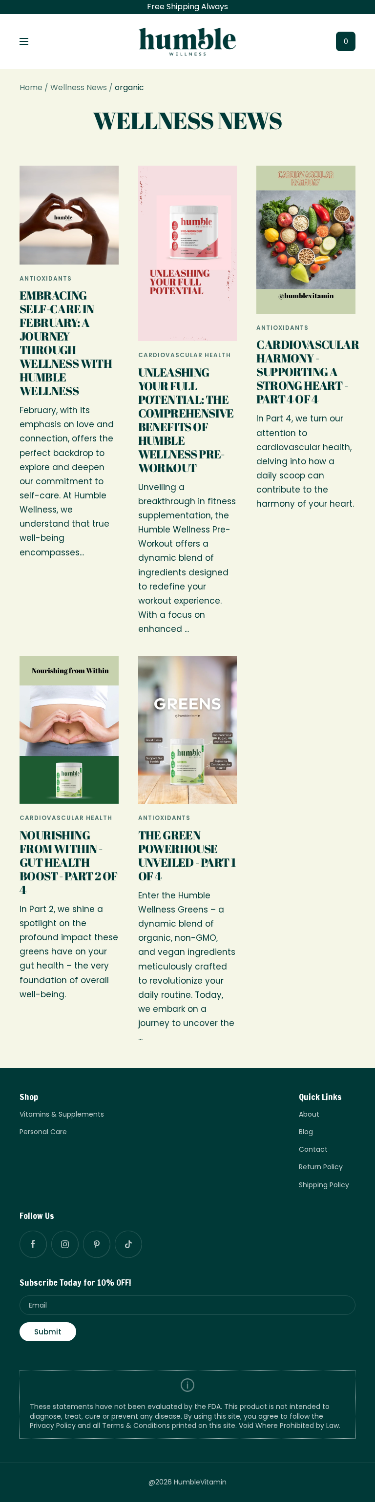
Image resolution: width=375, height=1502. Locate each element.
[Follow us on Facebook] (33, 1244)
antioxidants (46, 278)
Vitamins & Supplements (62, 1114)
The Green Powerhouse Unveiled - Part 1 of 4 (187, 855)
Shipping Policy (324, 1185)
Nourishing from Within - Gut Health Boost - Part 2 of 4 (69, 862)
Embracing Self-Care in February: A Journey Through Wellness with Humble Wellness (66, 343)
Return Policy (321, 1167)
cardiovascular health (184, 355)
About (309, 1114)
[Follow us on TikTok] (128, 1244)
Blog (306, 1132)
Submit (48, 1332)
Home (31, 87)
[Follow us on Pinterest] (96, 1244)
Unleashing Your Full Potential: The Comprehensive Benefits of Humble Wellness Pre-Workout (186, 419)
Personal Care (43, 1132)
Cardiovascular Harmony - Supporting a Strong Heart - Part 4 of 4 (307, 372)
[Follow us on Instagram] (64, 1244)
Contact (313, 1149)
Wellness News (78, 87)
